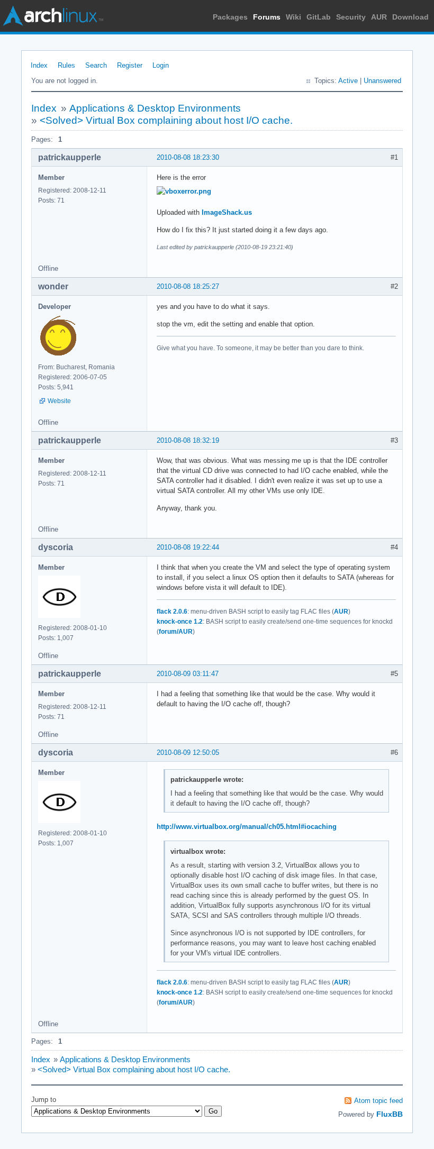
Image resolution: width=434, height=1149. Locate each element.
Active (348, 81)
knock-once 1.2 (180, 621)
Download (410, 17)
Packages (230, 17)
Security (351, 17)
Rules (66, 65)
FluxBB (389, 1114)
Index (39, 65)
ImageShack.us (227, 212)
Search (96, 65)
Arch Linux (53, 15)
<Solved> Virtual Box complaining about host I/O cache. (166, 120)
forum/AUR (176, 631)
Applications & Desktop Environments (155, 108)
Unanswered (382, 81)
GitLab (318, 17)
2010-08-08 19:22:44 (188, 547)
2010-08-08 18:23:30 (188, 157)
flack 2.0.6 (172, 611)
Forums (267, 17)
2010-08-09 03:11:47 (188, 674)
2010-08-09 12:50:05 (188, 752)
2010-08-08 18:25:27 (188, 286)
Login (160, 65)
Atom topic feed (378, 1101)
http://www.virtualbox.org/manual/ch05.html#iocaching (247, 827)
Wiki (293, 17)
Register (129, 65)
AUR (379, 17)
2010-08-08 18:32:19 (188, 440)
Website (59, 401)
